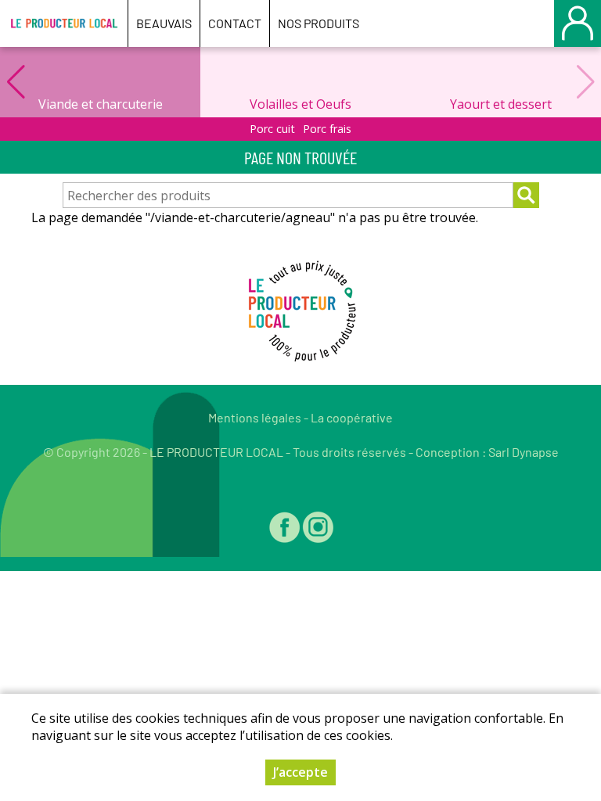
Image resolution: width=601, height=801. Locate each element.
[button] (15, 82)
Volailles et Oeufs (300, 104)
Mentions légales (254, 417)
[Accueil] (64, 23)
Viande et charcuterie (100, 104)
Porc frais (327, 128)
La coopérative (352, 417)
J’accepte (300, 772)
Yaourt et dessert (501, 104)
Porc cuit (272, 128)
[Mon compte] (577, 23)
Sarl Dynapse (523, 451)
